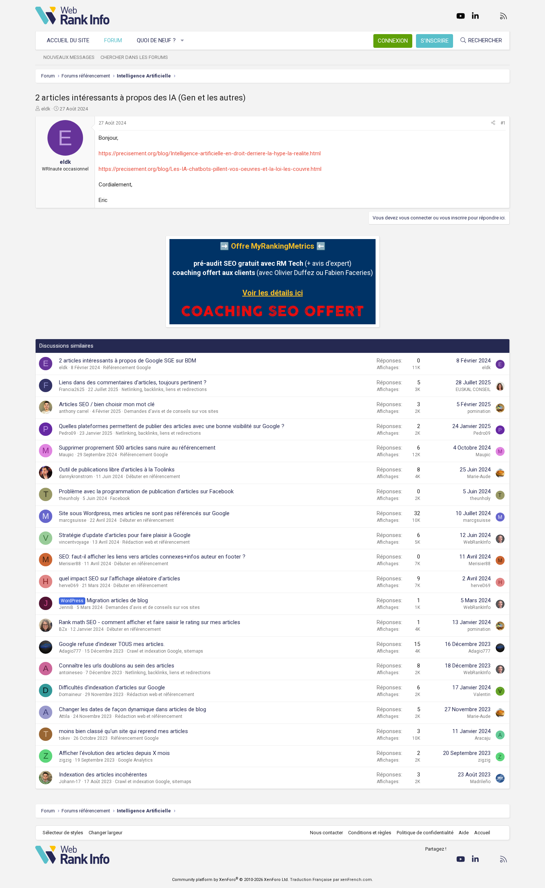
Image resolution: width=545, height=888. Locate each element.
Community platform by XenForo (230, 879)
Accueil (482, 832)
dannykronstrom (76, 476)
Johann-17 (70, 781)
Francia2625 (72, 389)
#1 (503, 123)
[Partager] (493, 123)
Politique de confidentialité (425, 832)
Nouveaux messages (69, 57)
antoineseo (70, 672)
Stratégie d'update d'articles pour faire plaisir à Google (125, 535)
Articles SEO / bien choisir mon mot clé (107, 404)
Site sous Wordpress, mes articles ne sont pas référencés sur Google (144, 513)
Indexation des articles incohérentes (103, 774)
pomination (479, 411)
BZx (63, 629)
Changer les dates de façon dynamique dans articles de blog (132, 709)
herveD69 (69, 585)
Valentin (482, 694)
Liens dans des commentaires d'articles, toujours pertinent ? (133, 382)
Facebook (120, 498)
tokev (64, 738)
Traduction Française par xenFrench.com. (331, 879)
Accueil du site (68, 40)
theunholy (69, 498)
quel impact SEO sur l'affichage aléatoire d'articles (119, 578)
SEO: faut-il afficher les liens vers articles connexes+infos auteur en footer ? (152, 556)
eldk (45, 109)
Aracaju (483, 738)
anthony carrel (74, 411)
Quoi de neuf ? (156, 40)
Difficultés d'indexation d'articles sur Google (112, 687)
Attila (64, 716)
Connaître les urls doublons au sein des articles (116, 665)
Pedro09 (67, 433)
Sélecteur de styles (63, 832)
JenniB (66, 607)
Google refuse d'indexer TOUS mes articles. (112, 644)
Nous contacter (326, 832)
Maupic (66, 454)
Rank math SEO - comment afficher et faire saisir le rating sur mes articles (149, 622)
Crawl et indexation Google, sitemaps (165, 651)
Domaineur (70, 694)
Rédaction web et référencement (156, 542)
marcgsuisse (72, 520)
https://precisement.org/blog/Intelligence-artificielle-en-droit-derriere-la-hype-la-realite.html (210, 153)
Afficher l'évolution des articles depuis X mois (114, 753)
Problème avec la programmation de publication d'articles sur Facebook (146, 491)
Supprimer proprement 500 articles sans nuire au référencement (137, 447)
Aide (464, 832)
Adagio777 (70, 651)
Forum (113, 40)
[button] (182, 41)
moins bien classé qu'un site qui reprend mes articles (123, 731)
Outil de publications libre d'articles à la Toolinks (117, 469)
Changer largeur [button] (105, 832)
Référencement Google (127, 367)
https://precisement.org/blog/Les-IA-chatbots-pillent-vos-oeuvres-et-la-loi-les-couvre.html (210, 169)
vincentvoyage (74, 542)
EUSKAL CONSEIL (473, 389)
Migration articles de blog (117, 600)
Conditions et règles (369, 832)
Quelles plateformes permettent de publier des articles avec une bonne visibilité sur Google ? (171, 426)
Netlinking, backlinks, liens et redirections (164, 389)
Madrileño (480, 781)
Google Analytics (135, 760)
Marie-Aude (479, 476)
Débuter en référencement (153, 476)
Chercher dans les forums (134, 57)
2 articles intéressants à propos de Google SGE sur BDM (127, 360)
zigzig (65, 760)
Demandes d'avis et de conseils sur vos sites (171, 411)
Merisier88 (70, 563)
